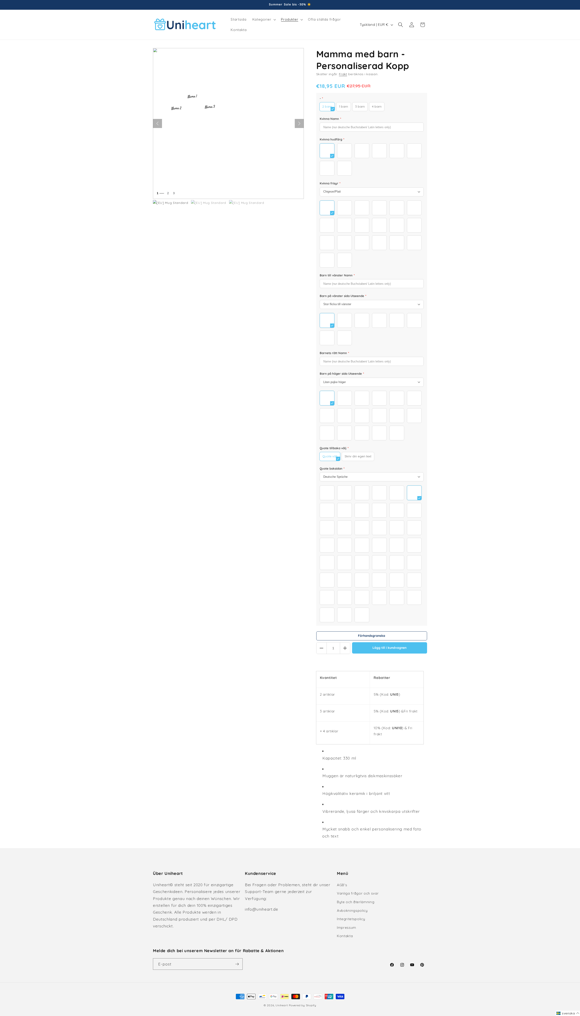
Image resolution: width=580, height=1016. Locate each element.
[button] (263, 19)
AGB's (342, 885)
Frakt (343, 74)
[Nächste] (299, 123)
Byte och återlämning (355, 902)
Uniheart (282, 1005)
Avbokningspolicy (352, 910)
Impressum (346, 927)
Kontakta (345, 936)
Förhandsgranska (371, 636)
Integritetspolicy (351, 919)
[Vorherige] (157, 123)
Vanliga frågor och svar (358, 893)
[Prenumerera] (237, 964)
